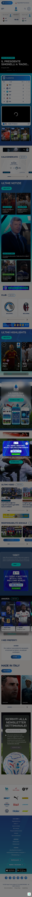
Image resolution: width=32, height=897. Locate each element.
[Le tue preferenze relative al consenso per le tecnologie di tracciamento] (29, 894)
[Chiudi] (26, 443)
